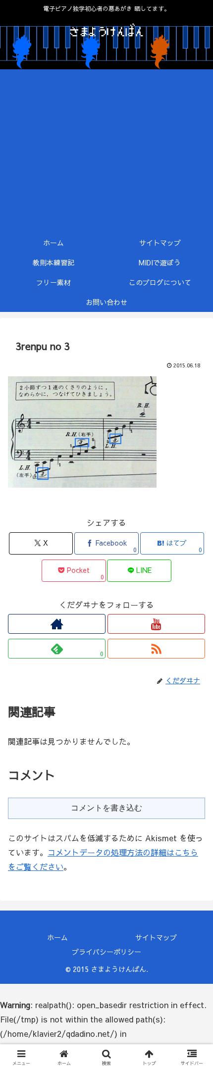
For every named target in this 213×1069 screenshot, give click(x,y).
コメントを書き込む (106, 808)
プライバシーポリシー (106, 952)
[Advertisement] (106, 151)
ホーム (57, 937)
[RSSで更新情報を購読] (156, 649)
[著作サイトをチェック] (57, 624)
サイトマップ (156, 937)
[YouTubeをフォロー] (156, 624)
